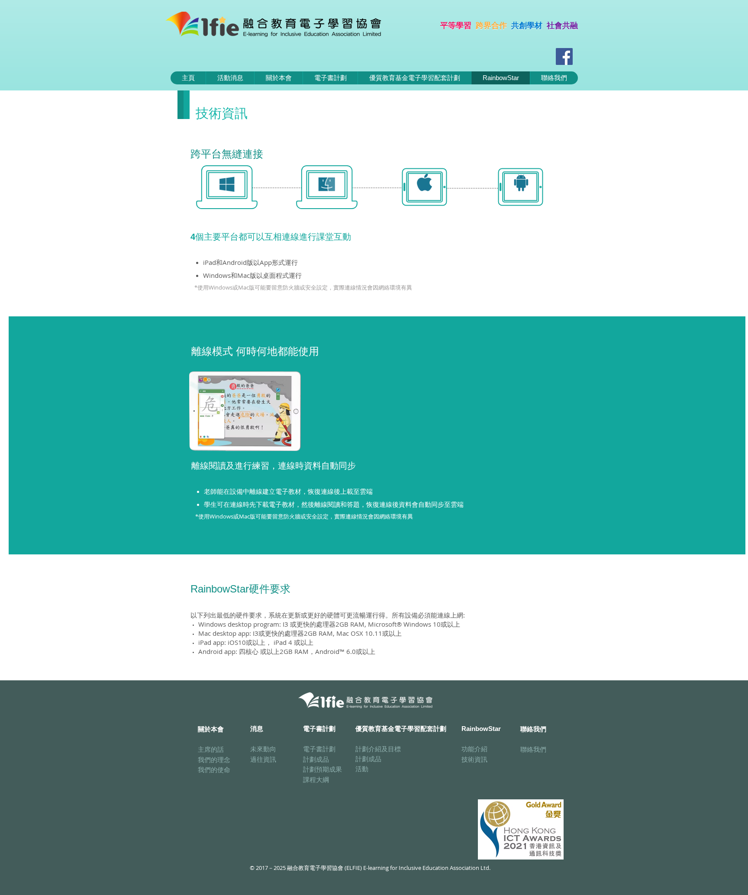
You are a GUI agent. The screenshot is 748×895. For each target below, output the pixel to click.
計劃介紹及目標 (378, 748)
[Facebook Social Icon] (564, 56)
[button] (330, 77)
